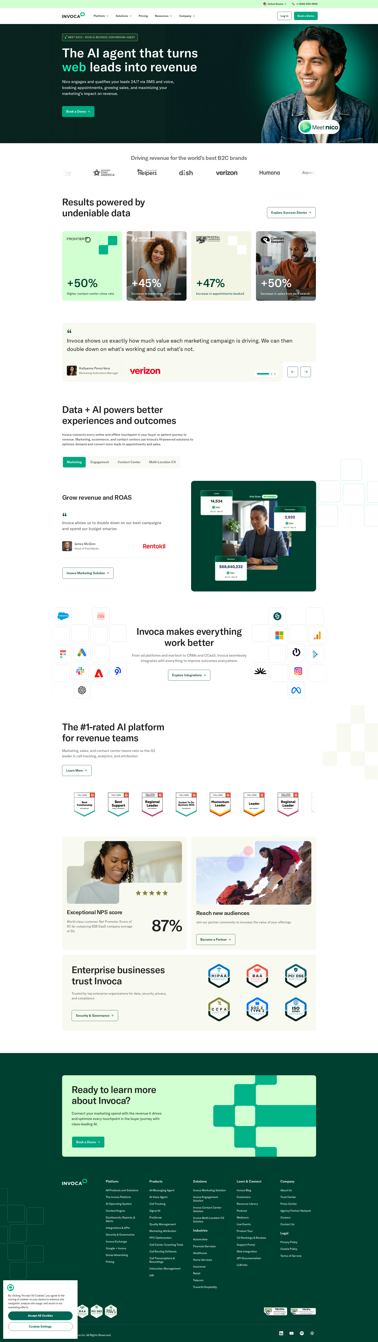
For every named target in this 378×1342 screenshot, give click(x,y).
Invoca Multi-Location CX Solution (208, 1219)
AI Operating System (119, 1204)
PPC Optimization (160, 1238)
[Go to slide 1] (263, 374)
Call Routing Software (163, 1251)
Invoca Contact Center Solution (207, 1209)
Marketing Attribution (162, 1231)
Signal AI (154, 1211)
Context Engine (115, 1211)
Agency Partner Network (295, 1211)
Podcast (242, 1211)
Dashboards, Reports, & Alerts (120, 1219)
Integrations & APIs (118, 1228)
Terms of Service (290, 1256)
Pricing (110, 1262)
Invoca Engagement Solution (205, 1198)
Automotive (200, 1239)
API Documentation (249, 1258)
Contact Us (287, 1224)
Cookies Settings (40, 1326)
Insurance (199, 1266)
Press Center (288, 1204)
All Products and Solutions (122, 1190)
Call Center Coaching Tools (166, 1244)
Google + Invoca (116, 1248)
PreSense (155, 1217)
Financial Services (204, 1246)
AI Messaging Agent (161, 1190)
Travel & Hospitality (205, 1287)
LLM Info (242, 1265)
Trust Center (288, 1197)
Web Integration (247, 1251)
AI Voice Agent (158, 1197)
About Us (286, 1190)
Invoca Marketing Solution (209, 1190)
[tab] (74, 462)
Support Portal (246, 1244)
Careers (285, 1217)
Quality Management (162, 1224)
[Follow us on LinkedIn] (281, 1333)
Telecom (198, 1280)
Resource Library (247, 1204)
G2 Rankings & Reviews (251, 1238)
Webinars (243, 1217)
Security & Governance (120, 1234)
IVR (151, 1275)
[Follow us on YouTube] (291, 1333)
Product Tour (245, 1231)
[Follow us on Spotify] (302, 1333)
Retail (196, 1273)
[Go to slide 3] (275, 374)
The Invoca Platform (118, 1197)
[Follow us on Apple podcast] (312, 1333)
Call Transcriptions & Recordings (162, 1260)
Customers (244, 1197)
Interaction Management (165, 1268)
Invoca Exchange (116, 1241)
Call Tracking (157, 1204)
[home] (73, 16)
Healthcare (200, 1253)
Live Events (244, 1224)
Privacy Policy (288, 1242)
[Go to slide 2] (271, 374)
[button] (275, 4)
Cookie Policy (288, 1249)
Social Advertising (117, 1255)
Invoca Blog (244, 1190)
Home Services (202, 1260)
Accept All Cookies (40, 1315)
